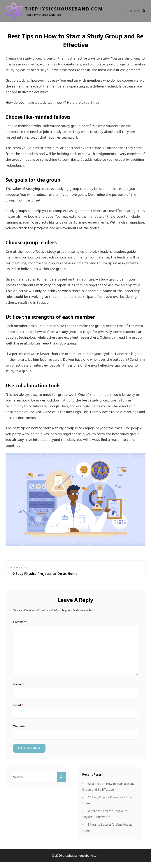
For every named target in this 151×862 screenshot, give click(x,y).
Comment (20, 622)
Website (19, 726)
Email (18, 705)
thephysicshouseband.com (64, 9)
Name (18, 684)
